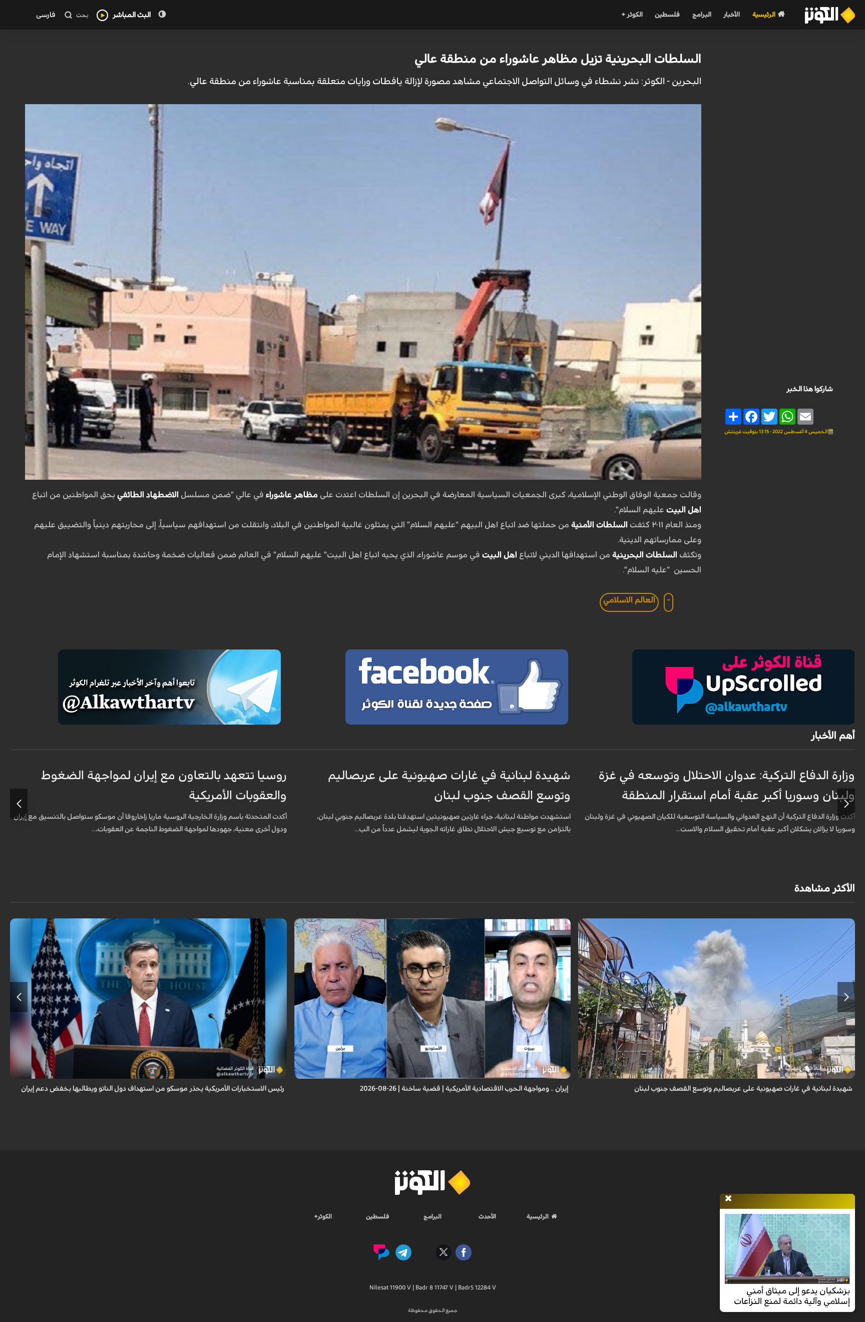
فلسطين (667, 15)
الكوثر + (632, 15)
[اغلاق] (728, 1198)
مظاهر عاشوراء (292, 495)
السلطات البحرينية (644, 555)
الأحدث (487, 1216)
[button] (846, 804)
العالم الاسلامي (629, 600)
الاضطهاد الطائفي (149, 495)
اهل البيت (683, 510)
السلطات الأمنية (599, 525)
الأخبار (731, 15)
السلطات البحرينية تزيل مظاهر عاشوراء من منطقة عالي (557, 59)
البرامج (701, 15)
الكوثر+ (323, 1216)
